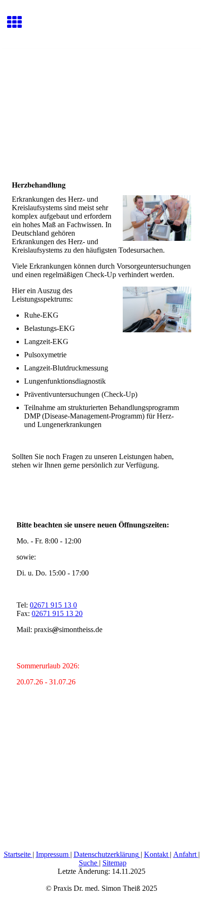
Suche (89, 863)
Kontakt (157, 854)
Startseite (18, 854)
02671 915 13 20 (57, 613)
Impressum (52, 854)
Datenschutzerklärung (106, 854)
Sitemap (114, 863)
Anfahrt (185, 854)
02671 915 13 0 (53, 605)
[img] (101, 89)
